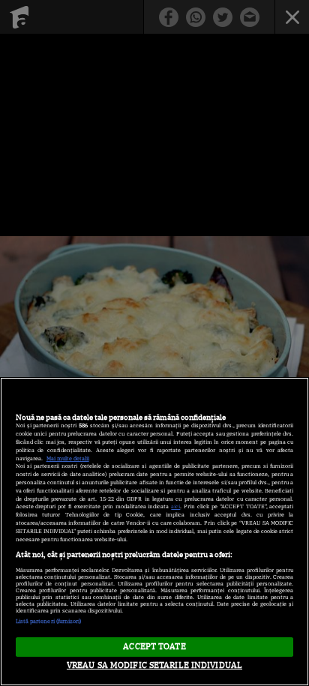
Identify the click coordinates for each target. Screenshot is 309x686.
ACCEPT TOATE (154, 646)
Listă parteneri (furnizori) (49, 621)
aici (175, 506)
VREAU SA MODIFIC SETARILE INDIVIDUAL (154, 665)
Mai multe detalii (67, 458)
